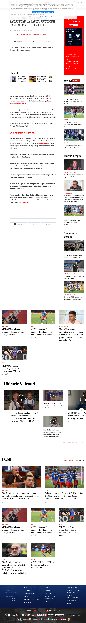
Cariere (69, 603)
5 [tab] (74, 48)
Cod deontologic (72, 600)
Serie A (66, 97)
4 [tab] (73, 48)
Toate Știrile (49, 593)
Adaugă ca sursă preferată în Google (32, 34)
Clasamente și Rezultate (31, 599)
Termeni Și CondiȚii (72, 587)
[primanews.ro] (22, 615)
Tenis (46, 587)
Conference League (69, 253)
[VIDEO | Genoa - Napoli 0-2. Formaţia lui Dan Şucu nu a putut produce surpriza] (74, 112)
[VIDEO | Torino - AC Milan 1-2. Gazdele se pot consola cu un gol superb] (74, 89)
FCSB (11, 30)
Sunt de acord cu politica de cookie (43, 12)
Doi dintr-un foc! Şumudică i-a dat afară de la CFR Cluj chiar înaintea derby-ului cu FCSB (22, 79)
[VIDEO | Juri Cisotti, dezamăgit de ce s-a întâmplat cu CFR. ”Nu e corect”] (14, 353)
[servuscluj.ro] (62, 619)
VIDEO (25, 587)
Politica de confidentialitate (51, 16)
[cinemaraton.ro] (79, 615)
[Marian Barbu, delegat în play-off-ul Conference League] (74, 266)
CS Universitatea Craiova (71, 172)
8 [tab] (79, 48)
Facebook (8, 599)
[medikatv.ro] (74, 615)
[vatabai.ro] (69, 619)
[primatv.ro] (6, 615)
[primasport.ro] (39, 615)
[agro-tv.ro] (53, 619)
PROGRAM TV (27, 602)
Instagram (13, 599)
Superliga (5, 326)
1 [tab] (68, 48)
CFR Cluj (33, 559)
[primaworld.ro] (46, 619)
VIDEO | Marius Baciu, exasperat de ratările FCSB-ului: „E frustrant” (13, 332)
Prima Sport (31, 610)
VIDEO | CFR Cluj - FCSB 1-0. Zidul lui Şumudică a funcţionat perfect (43, 565)
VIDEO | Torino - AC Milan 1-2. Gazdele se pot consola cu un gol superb (73, 101)
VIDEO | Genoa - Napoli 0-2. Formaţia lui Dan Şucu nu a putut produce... (73, 124)
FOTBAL (26, 596)
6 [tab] (76, 48)
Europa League (68, 193)
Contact (47, 601)
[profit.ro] (51, 615)
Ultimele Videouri (19, 383)
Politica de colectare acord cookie (36, 16)
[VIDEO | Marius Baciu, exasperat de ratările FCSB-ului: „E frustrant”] (14, 317)
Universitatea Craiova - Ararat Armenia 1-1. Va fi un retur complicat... (72, 222)
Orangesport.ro (64, 326)
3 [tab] (71, 48)
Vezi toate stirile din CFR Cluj (70, 442)
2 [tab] (70, 48)
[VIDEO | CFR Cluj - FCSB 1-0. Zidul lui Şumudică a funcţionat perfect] (43, 550)
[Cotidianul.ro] (59, 615)
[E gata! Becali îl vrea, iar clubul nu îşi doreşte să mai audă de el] (52, 79)
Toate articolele (80, 460)
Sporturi (48, 590)
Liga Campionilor (29, 593)
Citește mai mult (6, 503)
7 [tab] (77, 48)
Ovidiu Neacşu (23, 30)
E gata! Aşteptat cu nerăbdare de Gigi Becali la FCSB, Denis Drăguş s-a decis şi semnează (41, 79)
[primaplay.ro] (28, 615)
